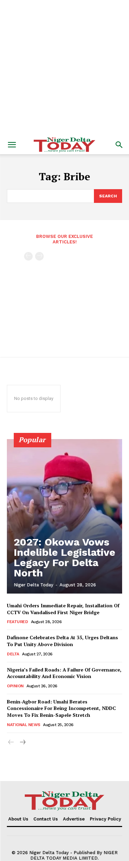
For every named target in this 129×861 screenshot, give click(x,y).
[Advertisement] (64, 67)
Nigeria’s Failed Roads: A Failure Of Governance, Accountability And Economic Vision (64, 673)
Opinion (15, 686)
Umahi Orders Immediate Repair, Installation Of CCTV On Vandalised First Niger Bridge (63, 609)
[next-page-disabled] (39, 256)
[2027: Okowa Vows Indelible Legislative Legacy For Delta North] (64, 516)
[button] (12, 145)
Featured (17, 621)
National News (23, 724)
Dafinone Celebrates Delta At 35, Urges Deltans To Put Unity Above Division (62, 640)
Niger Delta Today (33, 584)
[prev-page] (28, 256)
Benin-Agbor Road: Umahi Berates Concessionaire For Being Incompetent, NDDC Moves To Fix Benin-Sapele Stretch (61, 708)
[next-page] (22, 742)
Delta (13, 654)
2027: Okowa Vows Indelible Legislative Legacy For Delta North (64, 557)
